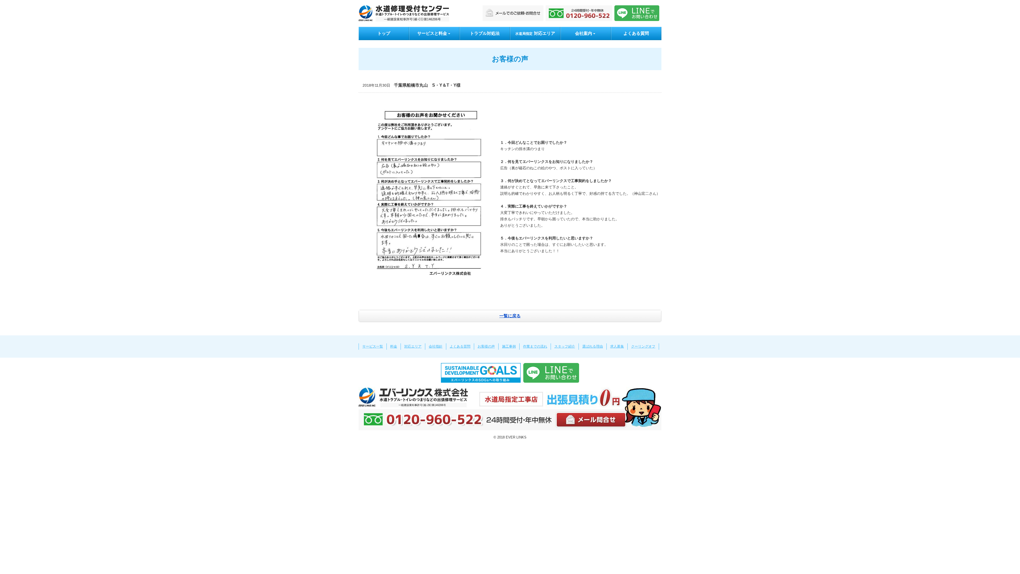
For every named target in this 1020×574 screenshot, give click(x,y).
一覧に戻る (510, 316)
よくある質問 (636, 33)
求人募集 (617, 346)
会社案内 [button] (583, 33)
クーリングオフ (643, 346)
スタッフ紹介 (564, 346)
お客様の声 (486, 346)
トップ (383, 33)
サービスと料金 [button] (432, 33)
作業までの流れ (535, 346)
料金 (393, 346)
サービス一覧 (372, 346)
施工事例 (509, 346)
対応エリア (535, 33)
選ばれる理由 (592, 346)
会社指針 (436, 346)
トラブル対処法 (485, 33)
